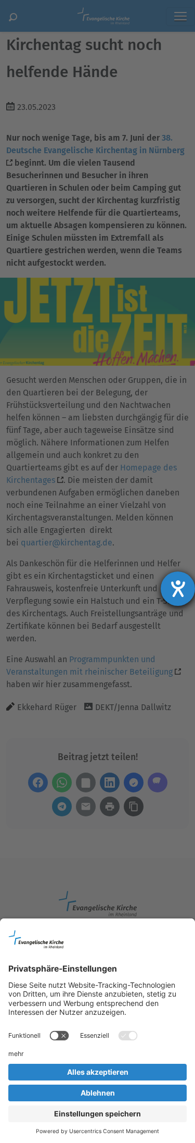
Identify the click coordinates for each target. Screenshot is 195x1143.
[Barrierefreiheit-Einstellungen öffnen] (178, 589)
